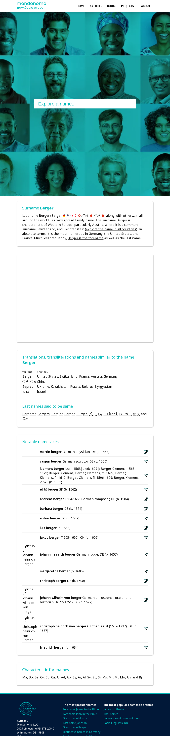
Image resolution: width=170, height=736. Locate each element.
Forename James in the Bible (81, 709)
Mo (122, 677)
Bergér (69, 414)
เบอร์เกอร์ (110, 414)
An (129, 677)
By (74, 677)
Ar (79, 677)
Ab (69, 677)
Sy (89, 677)
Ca (53, 677)
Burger (81, 414)
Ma (24, 677)
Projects (127, 6)
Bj (140, 677)
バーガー (125, 414)
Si (99, 677)
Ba (37, 677)
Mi (116, 677)
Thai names (110, 714)
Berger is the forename (85, 238)
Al (84, 677)
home (81, 6)
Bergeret (29, 414)
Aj (58, 677)
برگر (91, 414)
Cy (42, 677)
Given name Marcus (75, 718)
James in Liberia (113, 709)
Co (47, 677)
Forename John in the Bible (80, 714)
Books (111, 6)
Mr (111, 677)
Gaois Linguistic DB (115, 723)
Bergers (44, 414)
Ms (104, 677)
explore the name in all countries (111, 229)
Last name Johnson (75, 723)
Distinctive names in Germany (81, 732)
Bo (31, 677)
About (146, 6)
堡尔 (136, 414)
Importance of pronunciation (121, 718)
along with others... (121, 215)
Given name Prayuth (75, 727)
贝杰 (25, 418)
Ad (63, 677)
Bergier (57, 414)
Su (94, 677)
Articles (96, 6)
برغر (99, 414)
